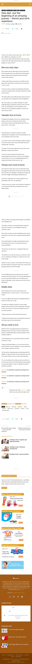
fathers (25, 406)
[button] (30, 4)
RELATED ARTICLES (6, 436)
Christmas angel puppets (16, 629)
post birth (22, 408)
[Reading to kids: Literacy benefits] (5, 456)
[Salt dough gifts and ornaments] (4, 646)
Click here (4, 369)
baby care (8, 406)
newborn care (10, 408)
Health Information (20, 662)
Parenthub (16, 659)
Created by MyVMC (12, 662)
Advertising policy (19, 655)
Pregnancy (8, 8)
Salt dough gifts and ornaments (18, 644)
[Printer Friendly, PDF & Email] (26, 55)
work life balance (5, 410)
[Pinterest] (18, 596)
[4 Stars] (4, 23)
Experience (20, 406)
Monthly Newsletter (9, 476)
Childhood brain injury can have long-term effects (24, 428)
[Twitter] (22, 596)
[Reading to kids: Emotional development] (5, 448)
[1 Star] (1, 23)
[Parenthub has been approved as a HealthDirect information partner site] (16, 607)
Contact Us (26, 655)
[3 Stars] (3, 23)
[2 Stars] (2, 23)
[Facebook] (9, 596)
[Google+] (14, 596)
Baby (18, 10)
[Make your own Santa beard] (4, 638)
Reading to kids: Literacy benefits (19, 454)
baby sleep (14, 406)
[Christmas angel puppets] (4, 631)
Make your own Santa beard (17, 637)
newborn (4, 408)
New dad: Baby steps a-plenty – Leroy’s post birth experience (8, 429)
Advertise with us (10, 655)
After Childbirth (14, 8)
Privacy (12, 656)
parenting (17, 408)
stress (27, 408)
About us (21, 589)
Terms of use (18, 656)
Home (2, 8)
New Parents (22, 10)
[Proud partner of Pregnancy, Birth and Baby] (16, 611)
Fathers (15, 10)
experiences (24, 390)
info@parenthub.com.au (19, 592)
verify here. (18, 618)
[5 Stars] (5, 23)
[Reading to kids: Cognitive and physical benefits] (5, 441)
